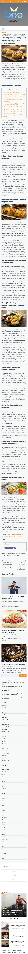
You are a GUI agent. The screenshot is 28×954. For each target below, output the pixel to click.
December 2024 (5, 753)
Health (2, 815)
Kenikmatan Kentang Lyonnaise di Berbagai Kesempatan (13, 112)
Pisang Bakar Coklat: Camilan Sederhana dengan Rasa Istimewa (13, 665)
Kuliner (3, 824)
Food (2, 805)
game (2, 808)
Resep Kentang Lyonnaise (12, 555)
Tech (2, 851)
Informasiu (3, 822)
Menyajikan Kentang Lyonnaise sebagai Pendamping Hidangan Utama (14, 103)
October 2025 (4, 729)
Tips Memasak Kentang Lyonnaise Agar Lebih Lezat (14, 100)
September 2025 (5, 731)
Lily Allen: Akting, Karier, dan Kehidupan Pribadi (11, 686)
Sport (2, 848)
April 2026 (3, 715)
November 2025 (5, 727)
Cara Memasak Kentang (12, 553)
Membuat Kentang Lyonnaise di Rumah (14, 115)
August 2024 (4, 763)
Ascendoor (10, 952)
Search (23, 675)
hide (18, 90)
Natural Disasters (5, 839)
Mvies (2, 836)
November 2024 (5, 755)
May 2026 (3, 712)
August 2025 (4, 734)
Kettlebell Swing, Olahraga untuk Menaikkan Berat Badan (12, 911)
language (3, 827)
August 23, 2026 (20, 936)
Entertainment (4, 803)
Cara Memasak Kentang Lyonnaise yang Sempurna (14, 97)
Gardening (3, 810)
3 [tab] (14, 918)
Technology (3, 853)
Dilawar (4, 43)
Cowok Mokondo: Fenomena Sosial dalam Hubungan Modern (13, 597)
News (2, 841)
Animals (3, 774)
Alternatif (3, 771)
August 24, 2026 (12, 914)
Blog (2, 786)
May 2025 (3, 741)
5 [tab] (17, 918)
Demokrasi (3, 796)
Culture (3, 793)
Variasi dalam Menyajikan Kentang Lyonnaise (13, 107)
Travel (2, 856)
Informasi (3, 820)
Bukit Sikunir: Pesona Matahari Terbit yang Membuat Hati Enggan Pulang (18, 943)
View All (24, 921)
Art (2, 776)
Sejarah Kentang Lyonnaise (11, 92)
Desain (3, 798)
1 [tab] (11, 918)
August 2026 (4, 705)
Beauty (3, 781)
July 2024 (3, 765)
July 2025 (3, 736)
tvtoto (5, 510)
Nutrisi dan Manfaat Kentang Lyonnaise (14, 110)
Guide (2, 812)
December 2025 (5, 724)
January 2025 (4, 751)
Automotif (3, 779)
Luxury (2, 832)
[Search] (25, 28)
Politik (2, 844)
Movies (3, 834)
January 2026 (4, 722)
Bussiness (3, 788)
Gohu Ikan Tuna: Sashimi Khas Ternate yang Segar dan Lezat (12, 631)
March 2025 (4, 746)
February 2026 (4, 719)
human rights (4, 817)
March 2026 (4, 717)
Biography (3, 784)
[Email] (15, 548)
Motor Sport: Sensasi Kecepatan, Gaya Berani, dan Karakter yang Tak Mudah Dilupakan (12, 693)
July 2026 (3, 707)
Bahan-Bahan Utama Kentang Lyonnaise (14, 94)
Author (4, 116)
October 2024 (4, 758)
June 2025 (3, 739)
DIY (2, 800)
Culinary (3, 32)
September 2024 (5, 760)
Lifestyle (3, 829)
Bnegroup (13, 950)
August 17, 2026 (20, 945)
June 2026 (3, 710)
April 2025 (3, 743)
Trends (2, 858)
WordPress (23, 952)
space (2, 846)
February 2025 (4, 748)
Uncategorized (4, 861)
